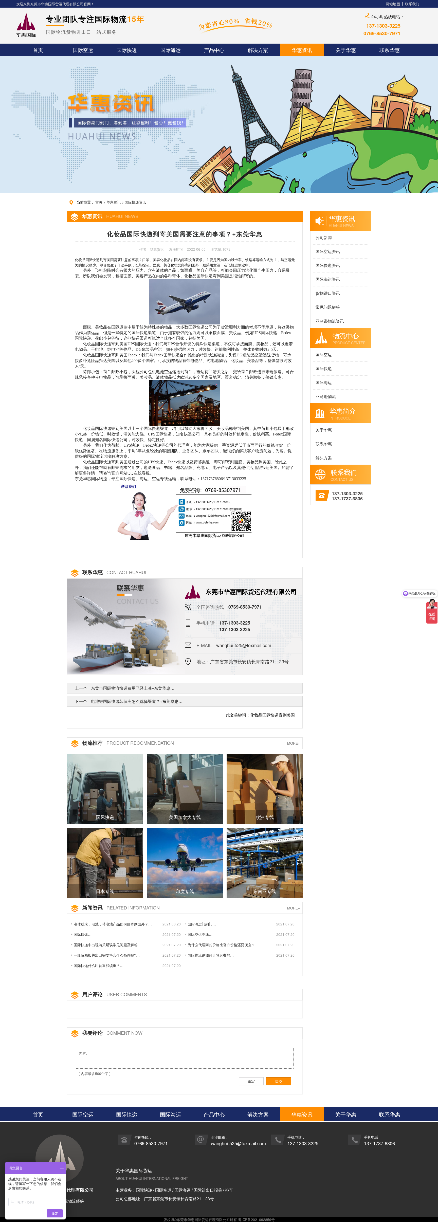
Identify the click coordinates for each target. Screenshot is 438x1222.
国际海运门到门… (202, 923)
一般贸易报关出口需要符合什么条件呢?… (107, 955)
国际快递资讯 (135, 202)
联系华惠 (324, 444)
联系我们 (412, 3)
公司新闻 (324, 237)
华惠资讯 (113, 202)
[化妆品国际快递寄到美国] (185, 510)
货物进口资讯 (328, 293)
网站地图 (393, 3)
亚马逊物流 (326, 396)
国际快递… (83, 934)
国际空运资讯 (328, 251)
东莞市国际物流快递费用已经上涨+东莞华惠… (132, 688)
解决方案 (324, 458)
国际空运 (324, 354)
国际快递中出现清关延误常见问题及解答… (107, 944)
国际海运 (324, 382)
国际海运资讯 (328, 279)
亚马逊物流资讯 (330, 321)
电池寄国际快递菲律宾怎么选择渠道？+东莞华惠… (136, 701)
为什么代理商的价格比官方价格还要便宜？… (223, 944)
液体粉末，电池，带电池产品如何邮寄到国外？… (113, 923)
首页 (98, 202)
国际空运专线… (200, 934)
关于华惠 (324, 430)
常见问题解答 (328, 307)
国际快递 (324, 368)
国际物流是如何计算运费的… (211, 955)
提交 (278, 1081)
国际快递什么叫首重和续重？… (98, 965)
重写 (251, 1081)
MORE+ (293, 743)
